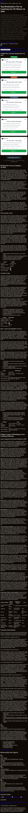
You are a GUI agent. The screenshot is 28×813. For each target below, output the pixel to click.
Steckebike (3, 1)
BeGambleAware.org (14, 161)
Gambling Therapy (7, 797)
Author (2, 2)
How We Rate (24, 802)
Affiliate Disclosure (17, 802)
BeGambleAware (16, 797)
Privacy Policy (4, 802)
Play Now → (14, 72)
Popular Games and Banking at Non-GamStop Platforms (14, 51)
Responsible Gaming (5, 803)
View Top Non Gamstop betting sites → (9, 42)
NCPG (23, 797)
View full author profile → (6, 749)
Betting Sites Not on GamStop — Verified (9, 50)
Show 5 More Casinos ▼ (14, 157)
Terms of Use (9, 802)
